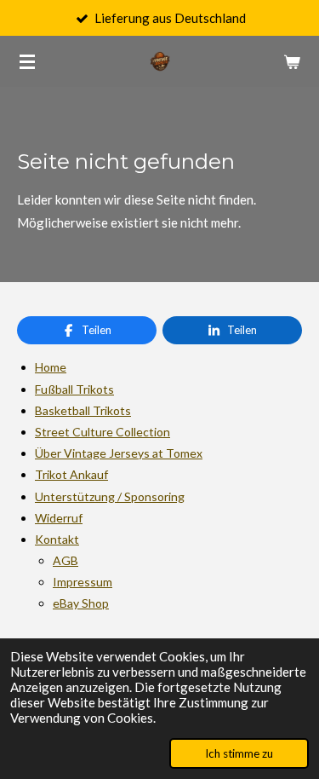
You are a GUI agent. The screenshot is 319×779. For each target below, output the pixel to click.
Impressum (82, 581)
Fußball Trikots (74, 389)
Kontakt (57, 539)
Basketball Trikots (83, 410)
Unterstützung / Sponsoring (110, 496)
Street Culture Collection (102, 431)
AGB (65, 560)
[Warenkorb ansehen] (291, 61)
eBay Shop (81, 603)
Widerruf (59, 518)
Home (50, 367)
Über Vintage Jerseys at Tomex (118, 453)
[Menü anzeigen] (27, 61)
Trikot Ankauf (71, 474)
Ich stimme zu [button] (239, 753)
